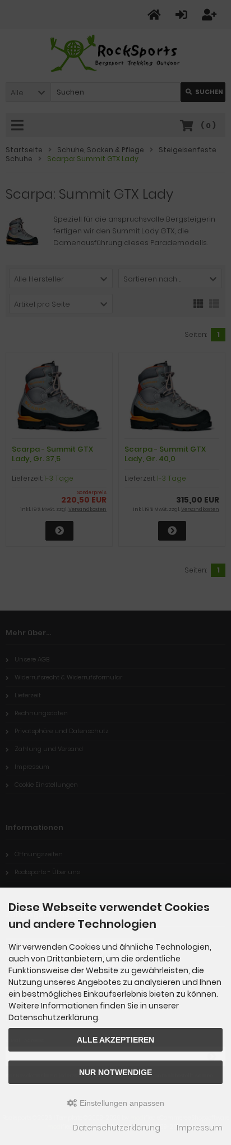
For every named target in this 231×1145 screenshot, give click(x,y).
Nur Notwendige (115, 1072)
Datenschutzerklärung (116, 1127)
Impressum (200, 1127)
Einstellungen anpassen (120, 1103)
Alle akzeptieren (115, 1039)
